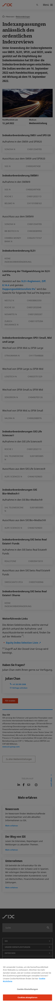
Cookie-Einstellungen (27, 989)
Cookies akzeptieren (27, 997)
